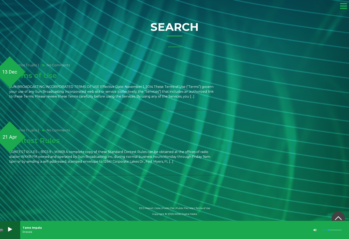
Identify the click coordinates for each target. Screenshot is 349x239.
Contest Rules (34, 140)
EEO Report (146, 208)
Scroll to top (338, 218)
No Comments (58, 65)
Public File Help (185, 208)
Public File (168, 208)
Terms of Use (33, 75)
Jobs (157, 208)
